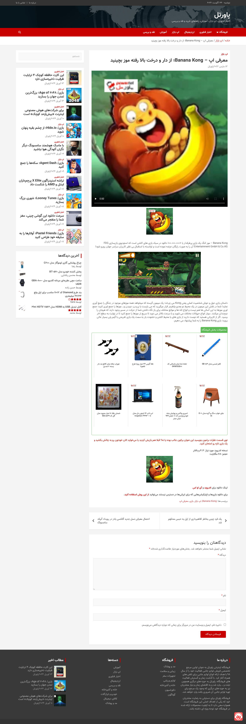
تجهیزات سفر (168, 676)
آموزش (163, 32)
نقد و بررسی (149, 32)
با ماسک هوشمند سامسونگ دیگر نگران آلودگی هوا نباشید (43, 147)
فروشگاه (223, 32)
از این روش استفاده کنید (137, 495)
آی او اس (197, 488)
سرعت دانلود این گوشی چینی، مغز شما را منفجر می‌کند (42, 217)
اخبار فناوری (205, 32)
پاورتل (222, 15)
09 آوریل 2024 (57, 154)
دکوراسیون (170, 690)
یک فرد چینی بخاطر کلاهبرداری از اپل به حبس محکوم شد (195, 521)
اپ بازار (175, 32)
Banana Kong (209, 501)
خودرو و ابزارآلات (109, 694)
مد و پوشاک (169, 667)
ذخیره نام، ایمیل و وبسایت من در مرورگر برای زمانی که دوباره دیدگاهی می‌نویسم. (181, 625)
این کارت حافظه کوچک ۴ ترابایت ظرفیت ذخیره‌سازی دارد (43, 77)
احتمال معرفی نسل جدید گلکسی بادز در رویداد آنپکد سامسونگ (123, 521)
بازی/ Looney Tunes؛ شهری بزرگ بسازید (42, 200)
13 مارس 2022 (221, 66)
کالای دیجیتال (110, 699)
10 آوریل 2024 (57, 119)
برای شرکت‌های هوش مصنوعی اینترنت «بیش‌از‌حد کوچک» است (43, 112)
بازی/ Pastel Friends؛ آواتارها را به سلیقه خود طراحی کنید (41, 235)
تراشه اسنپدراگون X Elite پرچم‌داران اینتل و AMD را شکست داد (41, 182)
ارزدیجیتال (189, 32)
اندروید (207, 488)
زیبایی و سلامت (167, 671)
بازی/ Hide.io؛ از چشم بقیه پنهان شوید (42, 130)
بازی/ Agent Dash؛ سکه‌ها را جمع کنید (42, 165)
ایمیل (222, 610)
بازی (191, 501)
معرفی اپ (183, 501)
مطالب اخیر (55, 660)
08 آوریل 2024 (57, 189)
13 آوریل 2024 (57, 83)
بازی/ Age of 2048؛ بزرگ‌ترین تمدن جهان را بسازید (44, 94)
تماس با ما (20, 2)
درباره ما (32, 2)
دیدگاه (222, 555)
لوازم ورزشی (169, 681)
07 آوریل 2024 (57, 224)
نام (223, 595)
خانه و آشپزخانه (167, 685)
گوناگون (171, 695)
